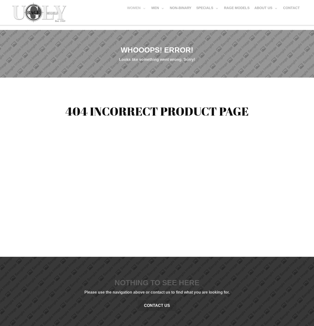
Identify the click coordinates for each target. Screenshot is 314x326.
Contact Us (157, 305)
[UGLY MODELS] (39, 11)
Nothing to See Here (157, 282)
